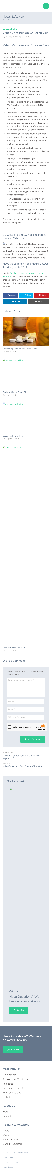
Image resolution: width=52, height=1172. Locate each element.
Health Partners (11, 1139)
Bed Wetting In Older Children (17, 392)
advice (6, 28)
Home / (5, 20)
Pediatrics (8, 1083)
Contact (7, 1116)
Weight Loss (9, 1074)
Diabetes (7, 1097)
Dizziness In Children (13, 435)
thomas (8, 36)
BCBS (6, 1135)
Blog (5, 1111)
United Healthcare (12, 1143)
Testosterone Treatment (16, 1079)
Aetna (6, 1130)
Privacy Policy (8, 1157)
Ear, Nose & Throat (13, 1088)
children (14, 28)
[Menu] (46, 6)
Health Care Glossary (11, 1162)
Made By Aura (8, 1167)
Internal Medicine (12, 1092)
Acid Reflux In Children (14, 647)
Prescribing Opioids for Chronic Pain (20, 348)
